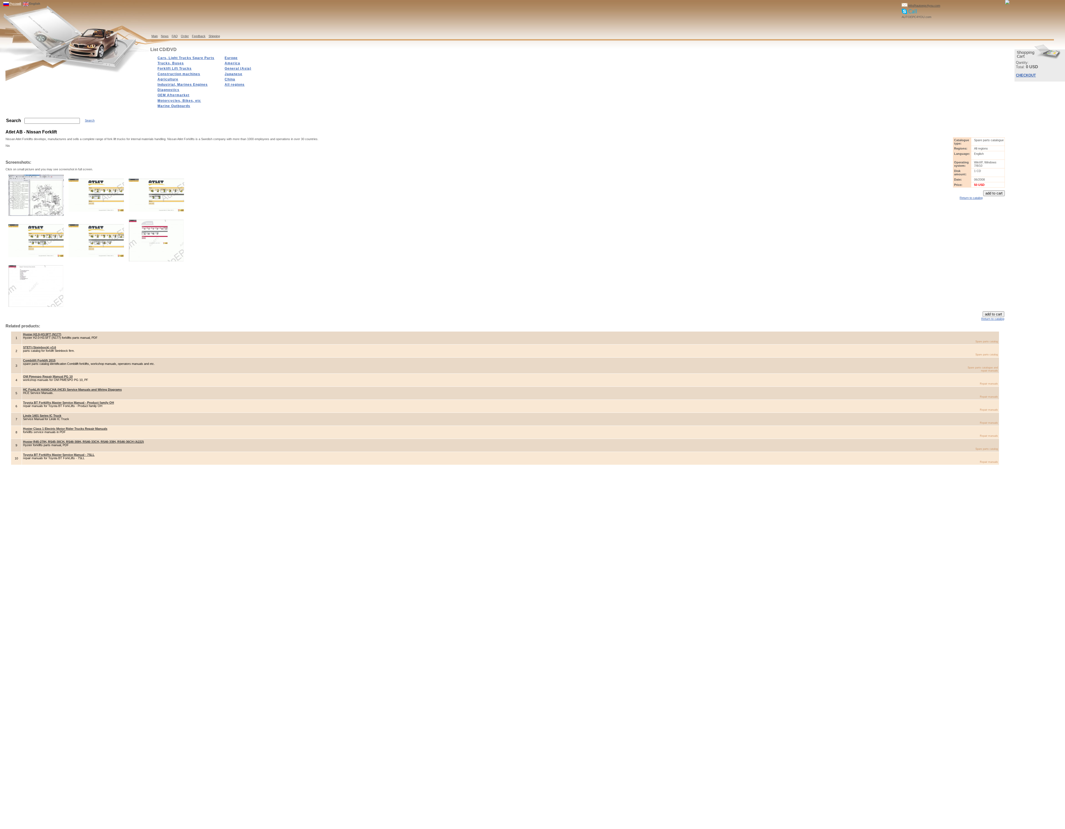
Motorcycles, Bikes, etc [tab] (179, 101)
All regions (235, 85)
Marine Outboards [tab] (174, 106)
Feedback (199, 36)
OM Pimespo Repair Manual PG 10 (48, 376)
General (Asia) (238, 68)
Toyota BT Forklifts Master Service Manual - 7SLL (59, 454)
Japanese (233, 74)
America (232, 63)
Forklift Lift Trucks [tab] (175, 68)
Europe (231, 58)
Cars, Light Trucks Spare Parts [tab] (186, 58)
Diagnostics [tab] (168, 90)
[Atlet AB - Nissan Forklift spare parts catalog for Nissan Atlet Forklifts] (36, 214)
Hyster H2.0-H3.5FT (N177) (42, 334)
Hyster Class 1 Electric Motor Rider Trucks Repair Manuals (65, 428)
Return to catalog (971, 197)
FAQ (175, 36)
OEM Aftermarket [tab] (173, 95)
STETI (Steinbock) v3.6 (39, 347)
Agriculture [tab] (168, 79)
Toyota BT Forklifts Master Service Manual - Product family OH (68, 402)
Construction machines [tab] (179, 74)
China (230, 79)
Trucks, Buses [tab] (171, 63)
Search (90, 120)
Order (185, 36)
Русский (15, 3)
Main (154, 36)
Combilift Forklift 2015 (39, 360)
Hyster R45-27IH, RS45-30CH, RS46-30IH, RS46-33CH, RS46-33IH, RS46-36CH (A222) (83, 441)
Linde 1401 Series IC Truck (42, 415)
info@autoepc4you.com (924, 5)
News (165, 36)
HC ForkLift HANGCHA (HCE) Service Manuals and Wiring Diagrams (72, 389)
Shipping (214, 36)
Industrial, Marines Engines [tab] (183, 85)
